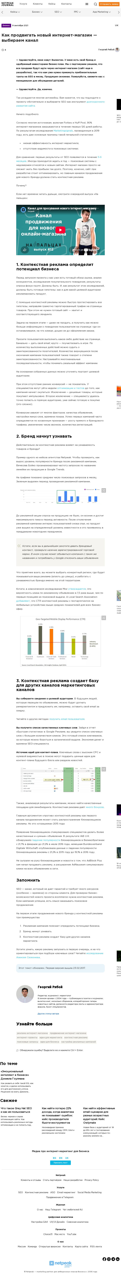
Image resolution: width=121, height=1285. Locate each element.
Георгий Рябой (50, 987)
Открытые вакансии (49, 1247)
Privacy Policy (92, 1180)
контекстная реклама (75, 1038)
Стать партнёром (52, 1180)
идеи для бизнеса (49, 1042)
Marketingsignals (63, 131)
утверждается (77, 589)
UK (116, 25)
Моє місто (59, 1234)
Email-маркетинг (66, 1193)
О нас (40, 1210)
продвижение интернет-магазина (68, 1033)
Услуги (23, 4)
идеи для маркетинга (51, 1038)
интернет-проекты (27, 1038)
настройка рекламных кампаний (78, 1042)
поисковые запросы (27, 1042)
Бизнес (36, 12)
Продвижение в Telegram (59, 1197)
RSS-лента (96, 1247)
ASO (52, 1193)
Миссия (22, 1247)
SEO (56, 12)
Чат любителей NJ (73, 1210)
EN (60, 1158)
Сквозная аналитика (77, 1222)
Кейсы (51, 4)
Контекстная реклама (36, 1193)
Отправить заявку (109, 4)
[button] (86, 4)
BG (54, 1158)
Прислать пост (61, 1163)
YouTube (71, 1234)
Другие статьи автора (48, 1014)
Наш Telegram (53, 1210)
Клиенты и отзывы (31, 1180)
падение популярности (46, 840)
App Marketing (100, 12)
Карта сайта (81, 1247)
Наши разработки (72, 1180)
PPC (76, 12)
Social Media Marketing (89, 1193)
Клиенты (37, 4)
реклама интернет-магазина (32, 1033)
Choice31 (47, 1234)
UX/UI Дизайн (57, 1222)
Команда (32, 1247)
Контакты (66, 4)
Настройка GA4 (39, 1222)
